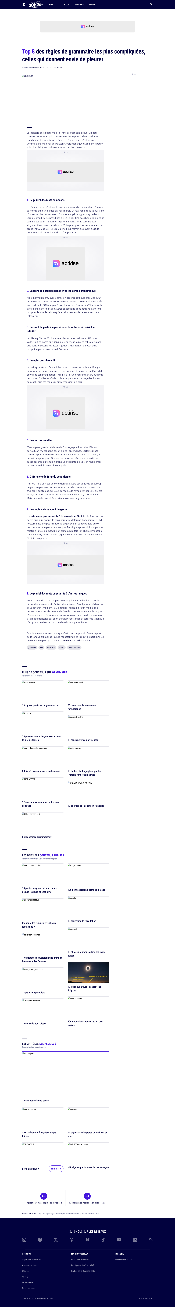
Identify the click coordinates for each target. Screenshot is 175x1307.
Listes (50, 4)
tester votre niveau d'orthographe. (71, 640)
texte (41, 647)
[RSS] (151, 1240)
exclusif (61, 647)
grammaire (32, 647)
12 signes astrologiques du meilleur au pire (88, 1134)
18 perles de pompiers (33, 992)
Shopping (79, 4)
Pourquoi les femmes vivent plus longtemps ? (39, 924)
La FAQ (25, 1276)
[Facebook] (40, 1240)
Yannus (59, 67)
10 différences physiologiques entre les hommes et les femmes (42, 959)
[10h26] (36, 4)
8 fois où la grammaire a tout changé (41, 771)
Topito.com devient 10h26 (33, 1259)
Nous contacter (28, 1288)
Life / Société (37, 67)
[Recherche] (151, 4)
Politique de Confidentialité (82, 1265)
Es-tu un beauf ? (30, 1168)
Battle (92, 4)
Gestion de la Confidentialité (83, 1270)
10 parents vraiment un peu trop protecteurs (44, 1202)
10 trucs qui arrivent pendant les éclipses (84, 988)
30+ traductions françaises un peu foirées (85, 1023)
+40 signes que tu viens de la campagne (88, 1167)
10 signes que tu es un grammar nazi (41, 705)
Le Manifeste (27, 1282)
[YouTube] (119, 1240)
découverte (51, 647)
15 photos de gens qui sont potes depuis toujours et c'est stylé (39, 890)
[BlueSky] (87, 1240)
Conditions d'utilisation (81, 1259)
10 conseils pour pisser (34, 1023)
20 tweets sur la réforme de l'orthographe (82, 707)
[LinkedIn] (135, 1240)
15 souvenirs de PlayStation (82, 921)
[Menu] (24, 4)
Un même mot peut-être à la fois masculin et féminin (56, 516)
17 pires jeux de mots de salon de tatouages (87, 1202)
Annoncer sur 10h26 (123, 1259)
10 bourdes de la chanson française (86, 806)
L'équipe (25, 1270)
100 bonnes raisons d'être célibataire (86, 890)
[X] (56, 1240)
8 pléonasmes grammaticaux (37, 837)
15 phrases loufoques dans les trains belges (86, 953)
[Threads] (72, 1240)
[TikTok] (103, 1240)
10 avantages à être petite (35, 1100)
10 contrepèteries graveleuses (83, 740)
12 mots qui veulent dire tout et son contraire (40, 804)
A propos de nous (29, 1265)
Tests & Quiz (64, 4)
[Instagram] (24, 1240)
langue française (74, 647)
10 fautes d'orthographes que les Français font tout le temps (84, 772)
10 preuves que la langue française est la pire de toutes (42, 738)
